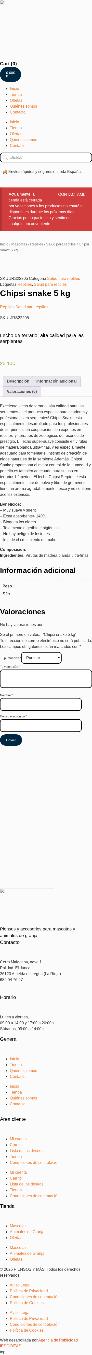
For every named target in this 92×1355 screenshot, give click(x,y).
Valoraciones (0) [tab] (22, 391)
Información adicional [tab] (56, 381)
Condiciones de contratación (35, 1162)
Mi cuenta (18, 1139)
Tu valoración (10, 667)
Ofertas (16, 100)
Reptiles (36, 244)
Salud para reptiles (61, 244)
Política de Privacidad (29, 1291)
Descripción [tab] (18, 381)
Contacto (18, 112)
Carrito (16, 1145)
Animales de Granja (27, 1232)
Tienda (16, 94)
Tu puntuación (10, 658)
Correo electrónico (13, 716)
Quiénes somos (23, 106)
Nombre (6, 695)
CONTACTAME (72, 194)
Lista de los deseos (26, 1151)
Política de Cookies (27, 1303)
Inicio (14, 88)
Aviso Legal (20, 1285)
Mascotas (19, 244)
